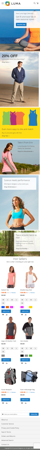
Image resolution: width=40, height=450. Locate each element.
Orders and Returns (8, 436)
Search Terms (6, 432)
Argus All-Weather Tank (8, 341)
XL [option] (3, 303)
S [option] (7, 300)
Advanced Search (7, 440)
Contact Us (5, 444)
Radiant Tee (5, 290)
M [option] (12, 300)
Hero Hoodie (24, 341)
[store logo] (13, 3)
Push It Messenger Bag (27, 389)
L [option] (16, 300)
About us (4, 420)
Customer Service (7, 424)
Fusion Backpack (6, 389)
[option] (3, 307)
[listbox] (10, 301)
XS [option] (3, 300)
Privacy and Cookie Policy (10, 428)
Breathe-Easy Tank (26, 290)
